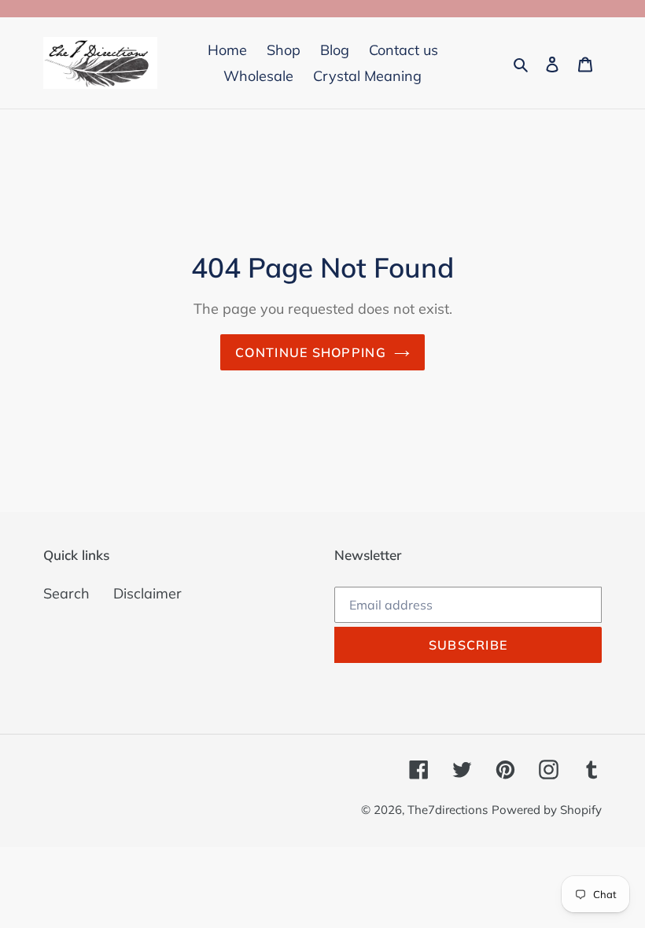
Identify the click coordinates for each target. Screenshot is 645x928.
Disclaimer (147, 593)
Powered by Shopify (547, 809)
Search (66, 593)
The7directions (447, 809)
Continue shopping (310, 352)
